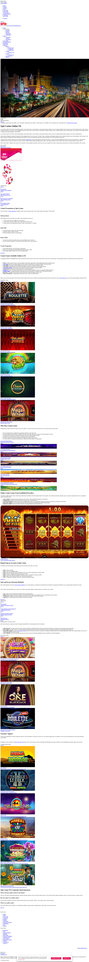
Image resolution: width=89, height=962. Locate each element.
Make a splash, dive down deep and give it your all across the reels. (14, 863)
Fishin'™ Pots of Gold (5, 374)
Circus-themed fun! (4, 204)
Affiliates (5, 933)
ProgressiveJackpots (8, 38)
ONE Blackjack (4, 706)
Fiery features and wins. (5, 195)
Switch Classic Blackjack (6, 398)
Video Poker (5, 11)
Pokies (4, 9)
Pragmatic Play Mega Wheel (6, 421)
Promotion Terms (6, 937)
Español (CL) (11, 54)
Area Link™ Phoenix (5, 193)
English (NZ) (11, 50)
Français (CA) (11, 52)
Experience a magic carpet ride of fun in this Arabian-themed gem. (14, 840)
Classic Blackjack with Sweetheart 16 (8, 608)
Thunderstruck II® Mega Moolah (7, 791)
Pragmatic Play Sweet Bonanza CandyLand (10, 658)
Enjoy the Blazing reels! (5, 199)
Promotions (5, 15)
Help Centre (5, 16)
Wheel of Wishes (4, 838)
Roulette (7, 31)
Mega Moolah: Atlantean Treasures (8, 862)
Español (7, 53)
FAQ (4, 924)
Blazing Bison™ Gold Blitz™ (7, 198)
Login (2, 3)
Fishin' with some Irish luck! (6, 375)
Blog (4, 931)
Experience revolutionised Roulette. (8, 305)
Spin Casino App (63, 278)
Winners (5, 6)
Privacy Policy (6, 938)
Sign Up (2, 121)
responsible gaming (22, 630)
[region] (44, 958)
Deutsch (7, 57)
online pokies (28, 139)
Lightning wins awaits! (5, 731)
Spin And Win (3, 604)
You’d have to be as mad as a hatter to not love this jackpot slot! (14, 887)
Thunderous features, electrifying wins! (9, 792)
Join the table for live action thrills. (8, 707)
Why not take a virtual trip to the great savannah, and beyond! (13, 769)
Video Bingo (8, 34)
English (7, 46)
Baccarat (7, 32)
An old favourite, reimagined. (7, 328)
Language (5, 18)
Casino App (5, 917)
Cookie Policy (22, 959)
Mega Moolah (3, 767)
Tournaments (8, 39)
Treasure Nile (3, 815)
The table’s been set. (5, 619)
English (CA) (11, 47)
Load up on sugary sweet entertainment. (9, 660)
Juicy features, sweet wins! (6, 683)
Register (5, 3)
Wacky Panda (3, 189)
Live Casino (5, 10)
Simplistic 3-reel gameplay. (6, 190)
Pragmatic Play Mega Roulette (7, 613)
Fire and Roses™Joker (5, 203)
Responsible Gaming (7, 939)
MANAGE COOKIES (56, 958)
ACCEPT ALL (66, 958)
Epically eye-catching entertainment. (8, 352)
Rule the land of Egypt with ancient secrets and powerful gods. (13, 816)
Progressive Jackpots (7, 922)
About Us (5, 8)
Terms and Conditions (7, 936)
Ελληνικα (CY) (9, 56)
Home (4, 5)
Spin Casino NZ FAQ (19, 742)
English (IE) (10, 49)
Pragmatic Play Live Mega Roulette (8, 729)
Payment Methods (7, 13)
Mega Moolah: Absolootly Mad (7, 886)
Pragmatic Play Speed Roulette (7, 303)
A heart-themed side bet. (5, 610)
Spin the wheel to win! (5, 423)
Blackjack (8, 30)
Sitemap (4, 925)
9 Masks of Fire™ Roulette (6, 327)
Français (7, 51)
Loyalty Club (6, 12)
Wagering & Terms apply (72, 122)
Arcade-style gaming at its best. (7, 605)
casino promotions (12, 211)
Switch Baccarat (4, 618)
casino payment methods (20, 584)
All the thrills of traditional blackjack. (8, 399)
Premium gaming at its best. (6, 614)
